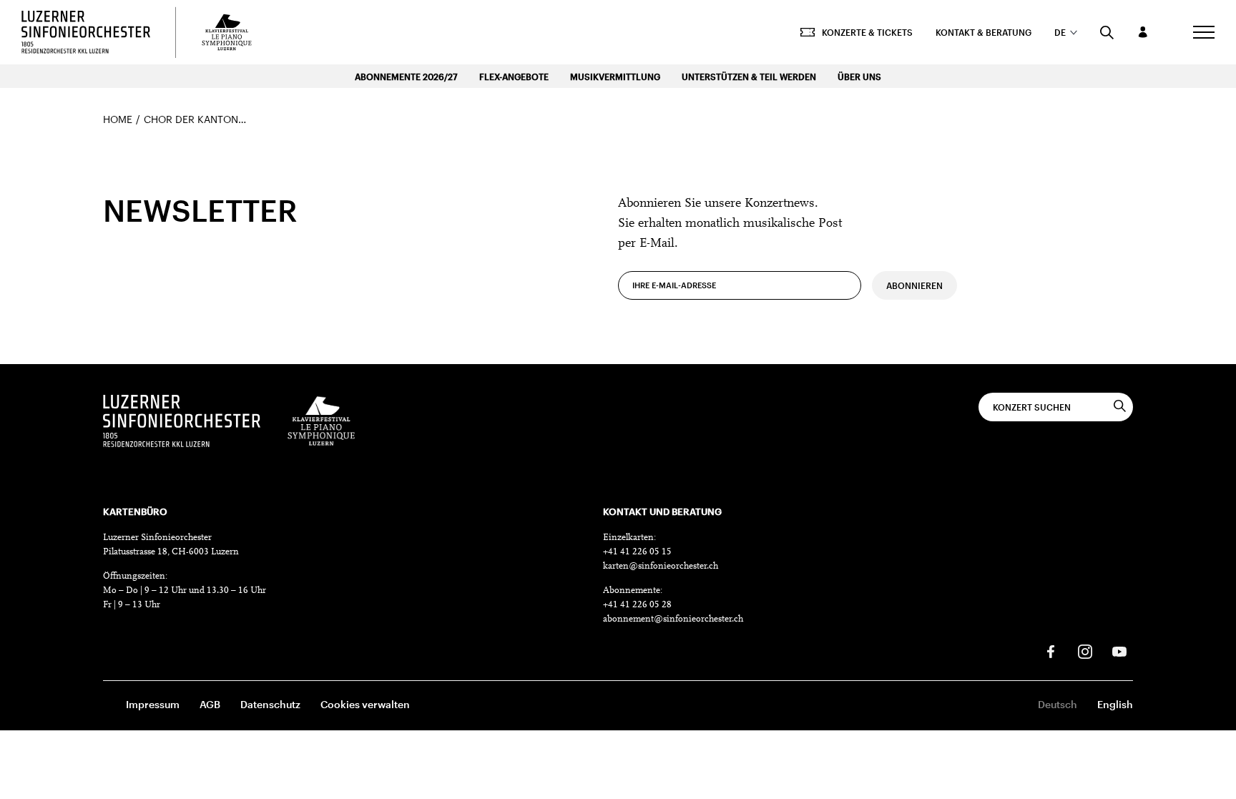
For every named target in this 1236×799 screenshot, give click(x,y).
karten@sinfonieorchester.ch (660, 566)
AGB (210, 704)
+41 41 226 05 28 (637, 604)
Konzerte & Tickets (867, 32)
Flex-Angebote (514, 77)
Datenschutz (270, 704)
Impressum (153, 704)
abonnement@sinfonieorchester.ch (673, 619)
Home (117, 119)
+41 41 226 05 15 (637, 552)
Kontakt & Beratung (983, 32)
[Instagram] (1085, 651)
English (1115, 704)
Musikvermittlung (615, 77)
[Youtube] (1119, 651)
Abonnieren (914, 285)
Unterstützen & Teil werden (749, 77)
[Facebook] (1050, 651)
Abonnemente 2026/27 (406, 77)
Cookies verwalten (365, 704)
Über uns (859, 77)
